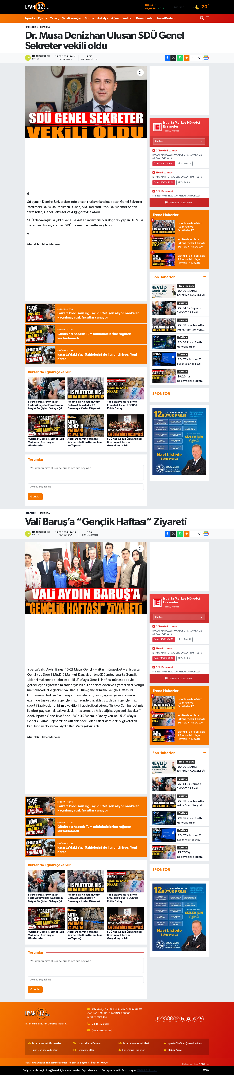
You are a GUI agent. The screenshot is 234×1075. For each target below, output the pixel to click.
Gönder (35, 496)
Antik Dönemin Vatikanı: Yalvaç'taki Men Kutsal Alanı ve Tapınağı (85, 442)
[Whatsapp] (195, 1019)
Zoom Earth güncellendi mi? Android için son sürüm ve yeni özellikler (191, 345)
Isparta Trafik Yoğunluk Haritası (185, 1043)
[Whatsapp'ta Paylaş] (180, 58)
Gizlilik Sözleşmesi (79, 1062)
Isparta (30, 18)
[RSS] (201, 1019)
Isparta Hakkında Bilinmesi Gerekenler (46, 1062)
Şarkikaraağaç (72, 18)
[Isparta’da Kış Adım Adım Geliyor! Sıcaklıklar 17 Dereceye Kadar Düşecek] (85, 388)
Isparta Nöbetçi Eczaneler (46, 1043)
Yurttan (127, 18)
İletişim (95, 1062)
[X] (164, 1019)
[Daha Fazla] (186, 58)
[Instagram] (176, 1019)
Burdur (89, 18)
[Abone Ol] (206, 58)
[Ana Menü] (206, 18)
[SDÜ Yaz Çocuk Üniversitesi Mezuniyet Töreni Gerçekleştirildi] (125, 425)
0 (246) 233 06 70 (165, 164)
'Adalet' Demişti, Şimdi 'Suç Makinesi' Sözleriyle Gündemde (46, 442)
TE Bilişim (204, 1064)
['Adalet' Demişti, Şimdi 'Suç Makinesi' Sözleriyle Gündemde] (46, 425)
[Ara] (202, 18)
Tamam (206, 1070)
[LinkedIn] (182, 1019)
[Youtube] (188, 1019)
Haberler (30, 27)
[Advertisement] (85, 164)
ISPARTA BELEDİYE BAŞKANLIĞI (191, 293)
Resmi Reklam (166, 18)
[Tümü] (204, 277)
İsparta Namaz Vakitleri (136, 1043)
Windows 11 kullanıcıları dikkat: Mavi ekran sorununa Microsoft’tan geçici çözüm (190, 362)
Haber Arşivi (175, 1050)
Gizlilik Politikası (147, 1070)
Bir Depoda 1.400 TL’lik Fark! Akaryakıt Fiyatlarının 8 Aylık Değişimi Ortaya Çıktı (46, 405)
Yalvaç (54, 18)
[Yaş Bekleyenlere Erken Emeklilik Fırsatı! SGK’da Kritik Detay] (125, 388)
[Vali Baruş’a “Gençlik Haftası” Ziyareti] (86, 578)
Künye (104, 1062)
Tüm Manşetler (85, 1050)
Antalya (102, 18)
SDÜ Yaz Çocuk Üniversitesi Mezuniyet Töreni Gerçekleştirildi (124, 442)
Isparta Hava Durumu (89, 1043)
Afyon (115, 18)
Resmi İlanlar (145, 18)
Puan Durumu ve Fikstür (45, 1050)
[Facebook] (158, 1019)
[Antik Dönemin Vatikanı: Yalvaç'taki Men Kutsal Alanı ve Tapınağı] (85, 425)
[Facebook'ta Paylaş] (167, 58)
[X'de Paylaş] (173, 58)
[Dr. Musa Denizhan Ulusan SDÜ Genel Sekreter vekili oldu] (86, 102)
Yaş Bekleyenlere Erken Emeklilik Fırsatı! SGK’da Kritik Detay (122, 405)
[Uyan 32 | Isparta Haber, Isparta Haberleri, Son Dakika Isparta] (37, 7)
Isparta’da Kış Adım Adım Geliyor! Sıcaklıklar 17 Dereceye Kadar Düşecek (83, 405)
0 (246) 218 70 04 (165, 183)
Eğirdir (42, 18)
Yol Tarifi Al (186, 164)
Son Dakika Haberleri (133, 1050)
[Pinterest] (170, 1019)
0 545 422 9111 (100, 1024)
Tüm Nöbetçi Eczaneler (180, 202)
